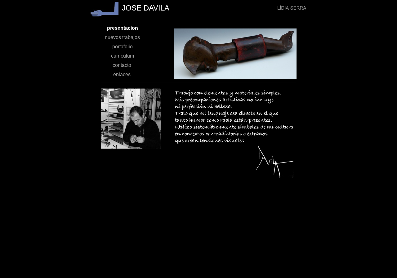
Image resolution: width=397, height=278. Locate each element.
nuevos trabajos (122, 37)
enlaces (122, 74)
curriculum (122, 56)
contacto (122, 65)
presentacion (122, 28)
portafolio (122, 46)
